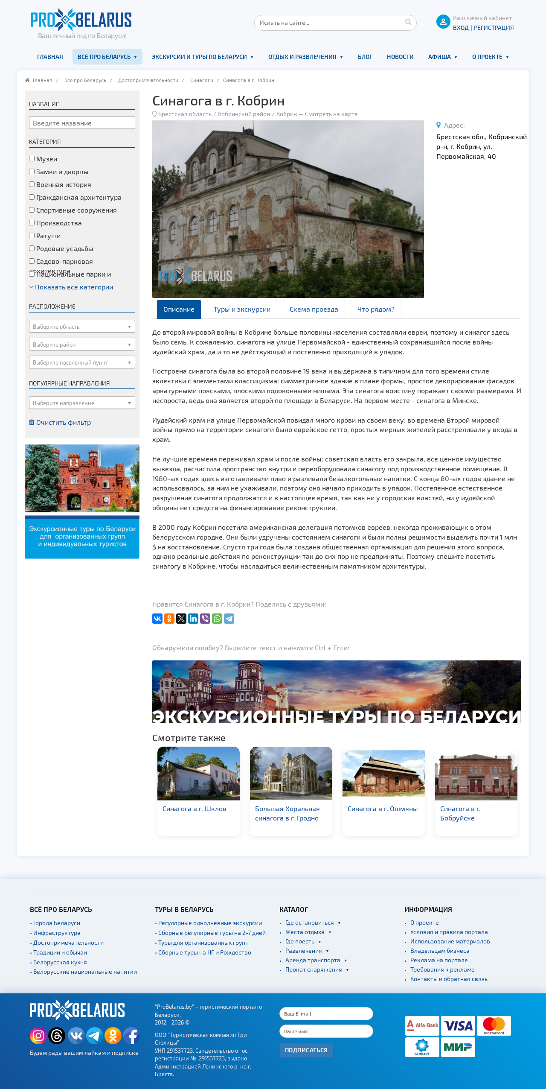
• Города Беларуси (55, 922)
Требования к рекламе (442, 969)
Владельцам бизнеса (440, 950)
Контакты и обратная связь (449, 978)
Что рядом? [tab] (376, 309)
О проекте (487, 56)
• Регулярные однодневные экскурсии (208, 922)
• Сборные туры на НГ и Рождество (203, 952)
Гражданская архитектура (78, 197)
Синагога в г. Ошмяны (299, 808)
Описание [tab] (179, 309)
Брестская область (185, 113)
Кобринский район (244, 113)
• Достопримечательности (67, 942)
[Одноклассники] (169, 618)
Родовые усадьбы (64, 248)
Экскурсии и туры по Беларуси (199, 56)
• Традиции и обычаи (58, 952)
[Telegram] (229, 618)
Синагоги (201, 80)
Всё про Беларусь (104, 56)
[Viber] (205, 618)
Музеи (46, 159)
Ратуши (48, 235)
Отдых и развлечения (302, 56)
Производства (58, 223)
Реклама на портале (439, 959)
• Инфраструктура (55, 932)
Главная (50, 56)
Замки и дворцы (62, 171)
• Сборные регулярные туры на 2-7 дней (210, 932)
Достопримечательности (148, 80)
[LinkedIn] (193, 618)
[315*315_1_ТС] (82, 500)
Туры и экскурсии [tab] (242, 309)
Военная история (63, 184)
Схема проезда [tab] (314, 309)
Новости (400, 56)
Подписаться (306, 1050)
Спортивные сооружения (76, 210)
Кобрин (286, 113)
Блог (365, 56)
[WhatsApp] (217, 618)
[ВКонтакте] (157, 618)
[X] (181, 618)
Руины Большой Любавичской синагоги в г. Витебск (483, 818)
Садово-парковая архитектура (61, 266)
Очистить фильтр (63, 422)
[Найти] (408, 21)
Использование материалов (450, 941)
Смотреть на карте (331, 113)
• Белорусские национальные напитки (83, 971)
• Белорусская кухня (58, 962)
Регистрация (494, 27)
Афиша (439, 56)
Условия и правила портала (449, 931)
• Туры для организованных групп (202, 942)
